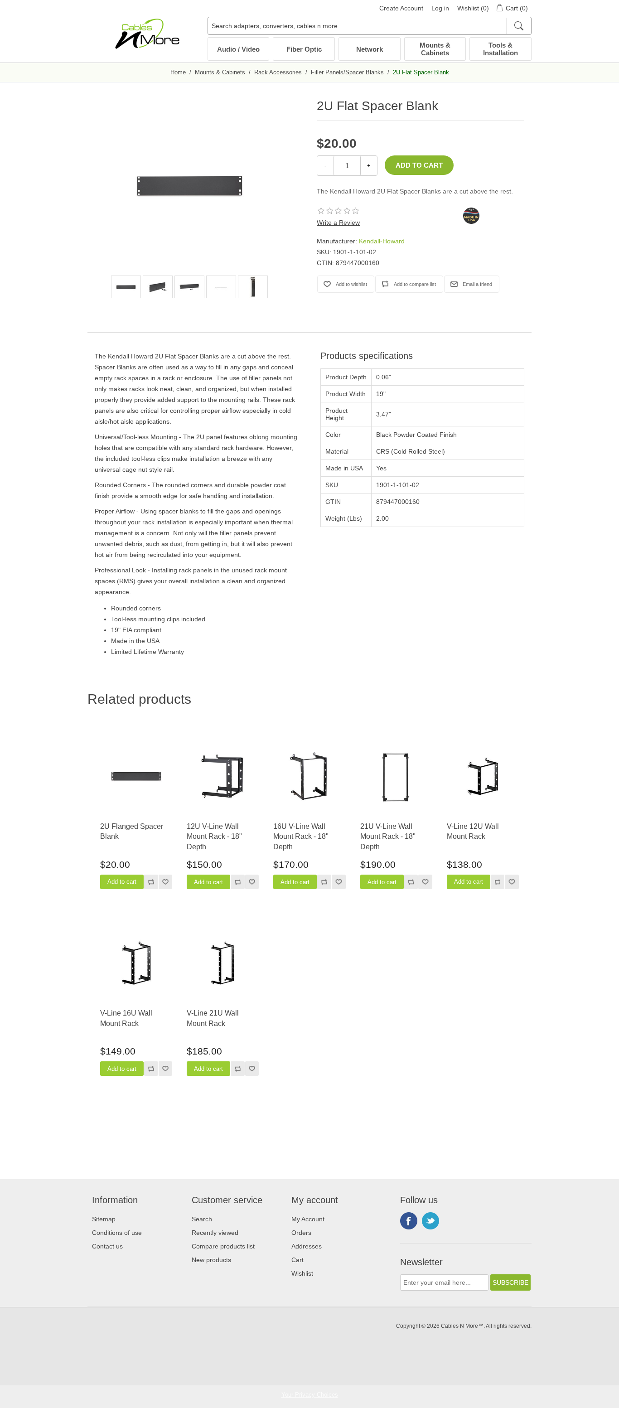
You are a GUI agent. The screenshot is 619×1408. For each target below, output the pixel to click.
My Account (307, 1219)
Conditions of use (117, 1232)
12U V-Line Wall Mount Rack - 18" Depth (214, 837)
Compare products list (223, 1246)
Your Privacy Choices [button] (309, 1394)
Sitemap (104, 1219)
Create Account (401, 8)
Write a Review (338, 222)
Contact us (107, 1246)
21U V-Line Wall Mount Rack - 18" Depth (388, 837)
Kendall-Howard (382, 241)
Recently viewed (215, 1232)
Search (202, 1219)
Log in (440, 8)
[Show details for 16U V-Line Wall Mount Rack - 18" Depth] (309, 776)
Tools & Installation (500, 49)
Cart (297, 1259)
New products (211, 1259)
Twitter (430, 1220)
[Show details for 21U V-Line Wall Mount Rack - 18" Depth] (396, 776)
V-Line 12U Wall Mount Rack (473, 831)
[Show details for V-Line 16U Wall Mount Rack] (136, 963)
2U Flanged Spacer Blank (131, 831)
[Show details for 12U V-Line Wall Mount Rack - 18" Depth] (223, 776)
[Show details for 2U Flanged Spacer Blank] (136, 776)
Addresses (306, 1246)
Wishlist (302, 1273)
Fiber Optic (304, 49)
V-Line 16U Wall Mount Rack (126, 1018)
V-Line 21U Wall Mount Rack (213, 1018)
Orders (301, 1232)
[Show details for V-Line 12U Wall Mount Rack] (483, 776)
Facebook (408, 1220)
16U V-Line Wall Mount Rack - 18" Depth (301, 837)
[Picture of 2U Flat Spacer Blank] (126, 287)
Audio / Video (238, 49)
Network (369, 49)
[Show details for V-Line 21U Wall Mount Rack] (223, 963)
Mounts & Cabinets (435, 49)
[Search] (519, 26)
